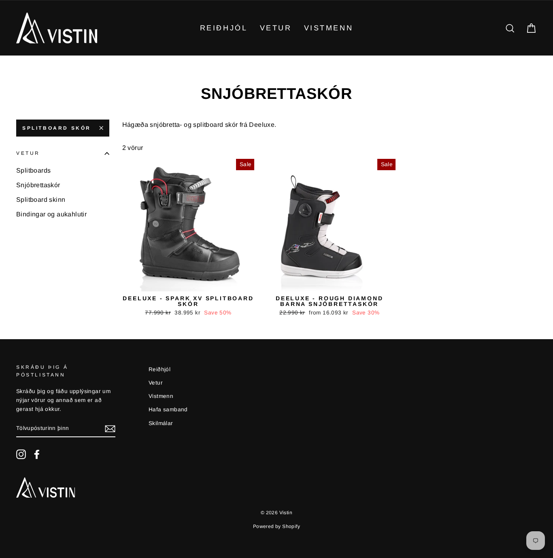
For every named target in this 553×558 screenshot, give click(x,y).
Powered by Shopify (276, 526)
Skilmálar (161, 423)
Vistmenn (328, 28)
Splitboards (33, 170)
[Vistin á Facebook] (37, 454)
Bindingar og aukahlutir (51, 214)
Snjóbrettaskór (38, 185)
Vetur (276, 28)
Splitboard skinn (40, 199)
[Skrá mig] (110, 428)
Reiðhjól (224, 28)
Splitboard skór (56, 128)
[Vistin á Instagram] (21, 454)
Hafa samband (168, 409)
